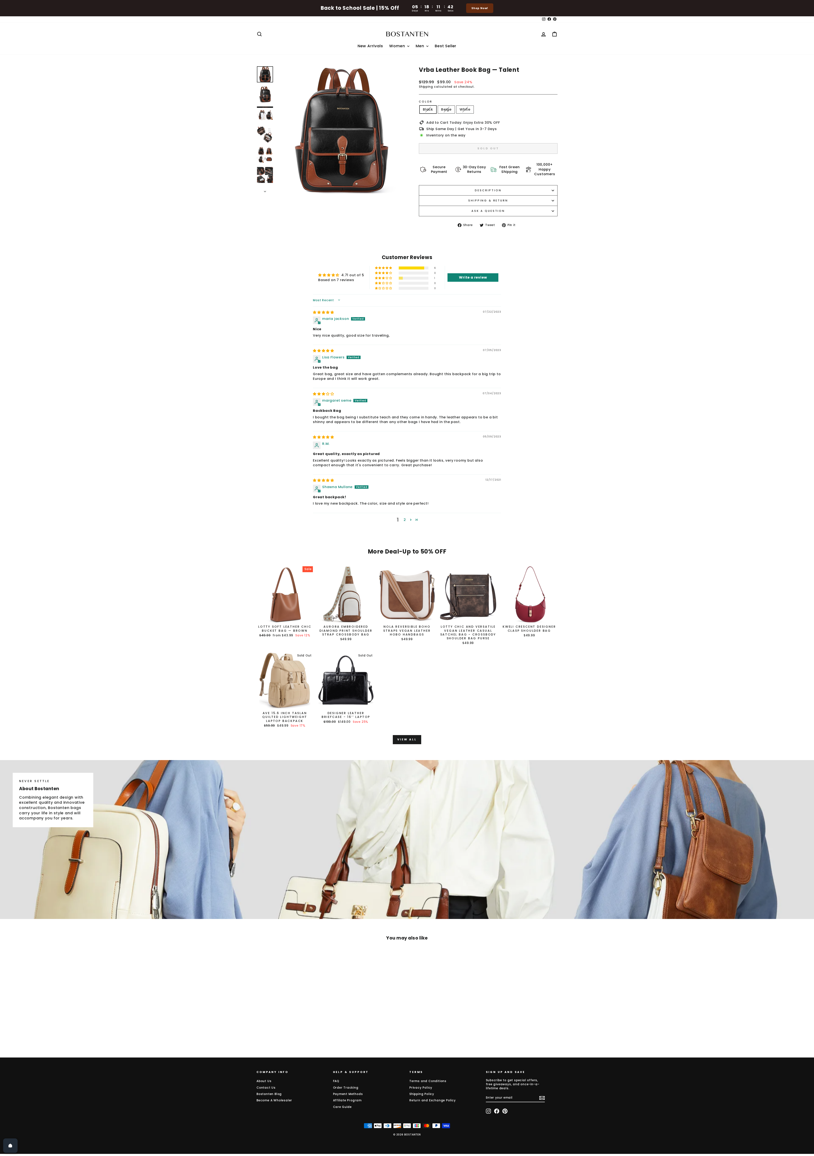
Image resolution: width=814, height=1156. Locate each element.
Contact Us (266, 1088)
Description (488, 190)
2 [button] (405, 519)
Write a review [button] (473, 277)
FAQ (336, 1081)
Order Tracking (345, 1088)
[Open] (10, 1145)
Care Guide (342, 1107)
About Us (263, 1081)
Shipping (426, 87)
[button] (384, 267)
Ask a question (488, 211)
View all (407, 739)
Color (425, 101)
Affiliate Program (347, 1100)
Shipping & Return (488, 200)
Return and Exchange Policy (432, 1100)
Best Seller (445, 46)
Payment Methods (348, 1094)
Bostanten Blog (269, 1094)
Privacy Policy (420, 1088)
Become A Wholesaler (274, 1100)
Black (428, 109)
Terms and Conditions (427, 1081)
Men (420, 46)
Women (397, 46)
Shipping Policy (421, 1094)
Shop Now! (479, 8)
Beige (446, 109)
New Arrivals (370, 46)
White (465, 109)
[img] (323, 312)
